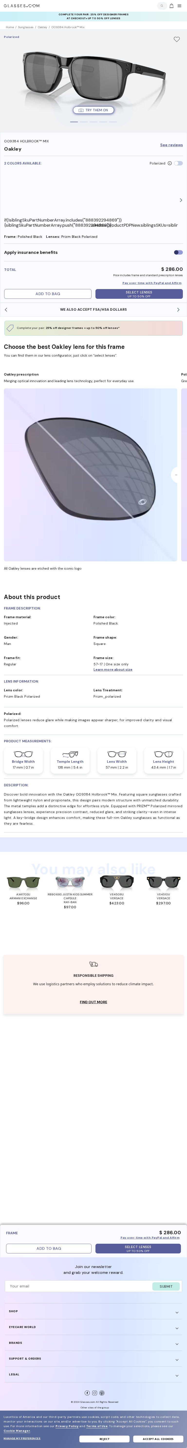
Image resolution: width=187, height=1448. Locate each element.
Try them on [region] (96, 110)
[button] (138, 669)
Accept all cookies (158, 1439)
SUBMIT (166, 1286)
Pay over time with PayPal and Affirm (151, 283)
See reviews (171, 145)
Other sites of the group (95, 1407)
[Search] (161, 6)
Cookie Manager (17, 1431)
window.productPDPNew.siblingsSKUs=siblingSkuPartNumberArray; (134, 225)
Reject (105, 1439)
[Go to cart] (171, 5)
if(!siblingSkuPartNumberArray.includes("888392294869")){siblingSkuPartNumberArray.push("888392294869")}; (47, 223)
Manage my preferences (22, 1438)
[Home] (21, 5)
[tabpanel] (93, 80)
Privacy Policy (67, 1426)
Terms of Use (97, 1426)
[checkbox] (178, 252)
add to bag (48, 293)
